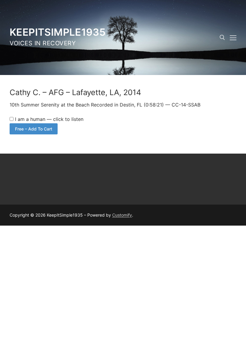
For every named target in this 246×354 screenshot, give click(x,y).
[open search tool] (222, 37)
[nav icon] (233, 37)
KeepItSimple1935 (58, 32)
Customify (122, 215)
